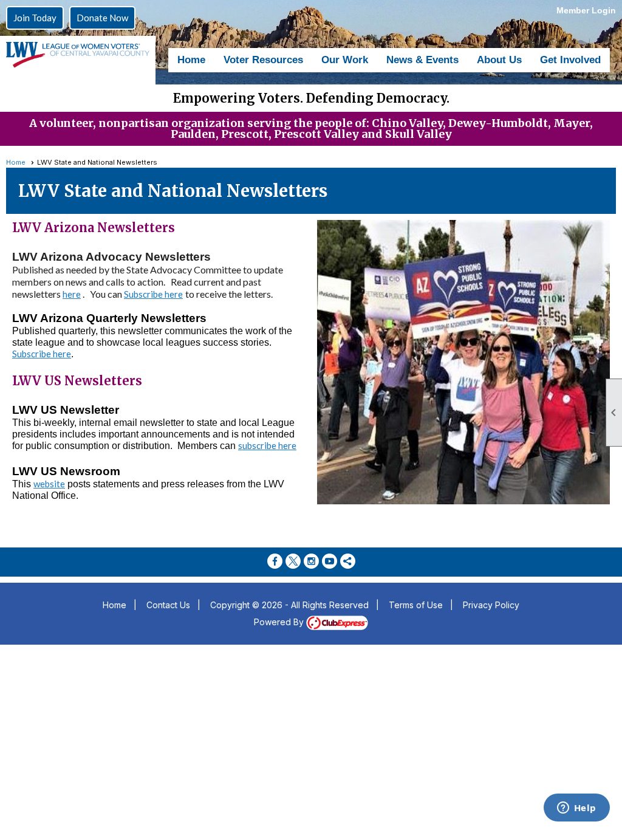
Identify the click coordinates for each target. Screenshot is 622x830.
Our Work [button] (344, 60)
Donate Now (102, 17)
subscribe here (267, 445)
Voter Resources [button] (263, 60)
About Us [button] (499, 60)
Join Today (34, 17)
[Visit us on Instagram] (311, 561)
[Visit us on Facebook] (274, 561)
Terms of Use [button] (416, 605)
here (72, 294)
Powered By (280, 622)
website (49, 483)
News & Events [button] (422, 60)
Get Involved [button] (570, 60)
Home (191, 60)
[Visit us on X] (293, 561)
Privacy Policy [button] (491, 605)
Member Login (586, 10)
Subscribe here (41, 353)
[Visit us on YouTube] (329, 561)
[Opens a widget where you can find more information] (576, 809)
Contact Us (168, 605)
